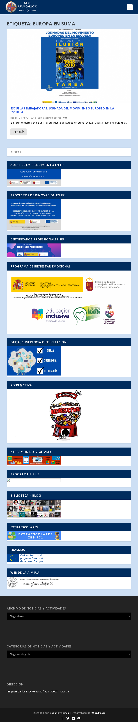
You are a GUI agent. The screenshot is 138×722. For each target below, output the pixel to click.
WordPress (98, 712)
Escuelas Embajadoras (49, 117)
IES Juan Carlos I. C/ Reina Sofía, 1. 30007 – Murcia (38, 691)
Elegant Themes (59, 712)
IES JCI (17, 117)
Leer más (18, 132)
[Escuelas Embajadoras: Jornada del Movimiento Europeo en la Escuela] (69, 66)
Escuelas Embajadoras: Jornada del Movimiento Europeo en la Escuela (62, 110)
